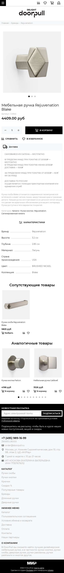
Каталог (15, 211)
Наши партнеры (10, 537)
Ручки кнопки (26, 211)
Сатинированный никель (13, 213)
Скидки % (6, 485)
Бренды (5, 494)
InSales (50, 570)
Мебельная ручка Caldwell (45, 380)
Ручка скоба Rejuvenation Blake (13, 323)
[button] (29, 96)
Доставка (6, 524)
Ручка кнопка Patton (11, 380)
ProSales (29, 570)
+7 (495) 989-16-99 (13, 438)
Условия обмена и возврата (16, 520)
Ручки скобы (8, 473)
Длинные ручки (10, 498)
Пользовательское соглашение (18, 516)
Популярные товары (12, 490)
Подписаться (51, 413)
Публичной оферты (10, 421)
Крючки (5, 481)
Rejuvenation (40, 211)
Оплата (5, 529)
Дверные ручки (10, 502)
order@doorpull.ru (14, 445)
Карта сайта (39, 568)
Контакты (6, 533)
